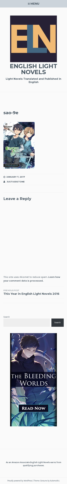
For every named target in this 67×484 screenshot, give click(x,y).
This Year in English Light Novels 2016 (31, 292)
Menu (35, 3)
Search (6, 317)
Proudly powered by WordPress (19, 480)
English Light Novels (33, 69)
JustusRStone (16, 181)
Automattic (54, 480)
